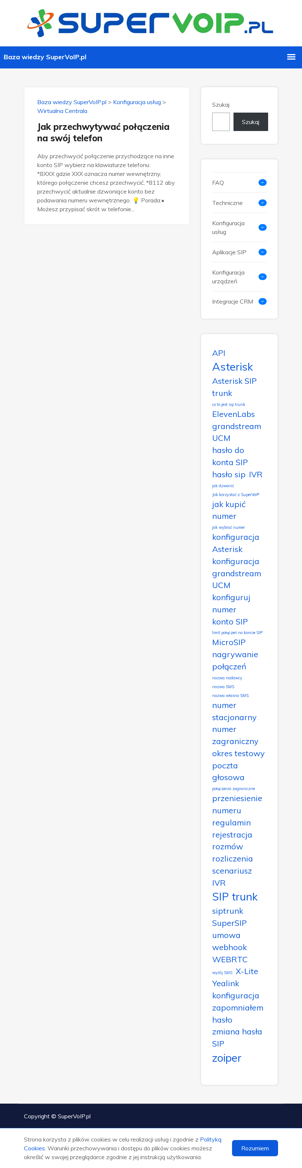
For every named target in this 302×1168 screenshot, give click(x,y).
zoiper (227, 1057)
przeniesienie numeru (237, 804)
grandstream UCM (236, 432)
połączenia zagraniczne (233, 788)
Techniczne (227, 202)
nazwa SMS (223, 686)
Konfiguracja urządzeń (228, 277)
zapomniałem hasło (237, 1013)
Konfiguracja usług (137, 102)
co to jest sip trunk (228, 404)
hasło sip (229, 474)
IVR (256, 474)
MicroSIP (229, 642)
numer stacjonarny (234, 711)
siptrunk (227, 911)
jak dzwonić (223, 485)
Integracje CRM (232, 301)
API (218, 353)
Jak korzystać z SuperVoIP (235, 494)
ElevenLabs (233, 414)
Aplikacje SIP (229, 252)
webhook (229, 947)
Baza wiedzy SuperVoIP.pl (71, 102)
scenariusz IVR (232, 877)
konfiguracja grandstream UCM (236, 573)
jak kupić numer (229, 510)
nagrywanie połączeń (235, 660)
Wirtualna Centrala (62, 110)
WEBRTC (230, 959)
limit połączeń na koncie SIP (237, 632)
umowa (226, 935)
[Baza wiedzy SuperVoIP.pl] (151, 22)
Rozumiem (255, 1148)
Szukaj (220, 104)
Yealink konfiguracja (235, 989)
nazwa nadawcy (227, 677)
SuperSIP (229, 923)
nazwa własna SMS (230, 695)
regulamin (231, 822)
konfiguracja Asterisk (235, 543)
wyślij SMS (222, 972)
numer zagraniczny (235, 735)
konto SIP (230, 621)
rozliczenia (232, 858)
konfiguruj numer (231, 603)
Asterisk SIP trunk (234, 387)
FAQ (218, 182)
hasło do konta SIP (230, 456)
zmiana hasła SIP (237, 1037)
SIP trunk (235, 896)
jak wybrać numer (228, 527)
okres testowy (238, 753)
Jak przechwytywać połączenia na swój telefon (103, 132)
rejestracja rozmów (232, 840)
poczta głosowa (228, 771)
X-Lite (247, 971)
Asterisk (232, 366)
